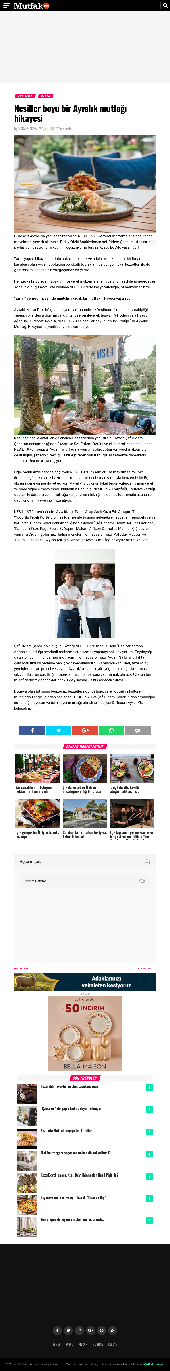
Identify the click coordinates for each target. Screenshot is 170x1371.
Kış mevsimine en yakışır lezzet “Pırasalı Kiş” (73, 1197)
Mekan (46, 96)
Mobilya (97, 1344)
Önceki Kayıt (22, 968)
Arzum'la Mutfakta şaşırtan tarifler (66, 1130)
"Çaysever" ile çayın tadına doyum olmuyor (71, 1108)
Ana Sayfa (25, 96)
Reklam (113, 1344)
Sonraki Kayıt (147, 968)
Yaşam (70, 1344)
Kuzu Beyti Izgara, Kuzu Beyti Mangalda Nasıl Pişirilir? (79, 1175)
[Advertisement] (85, 48)
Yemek (56, 1344)
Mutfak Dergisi (153, 1364)
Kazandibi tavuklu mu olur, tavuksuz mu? (69, 1086)
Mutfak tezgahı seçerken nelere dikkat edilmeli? (76, 1152)
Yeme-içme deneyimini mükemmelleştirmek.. (72, 1219)
